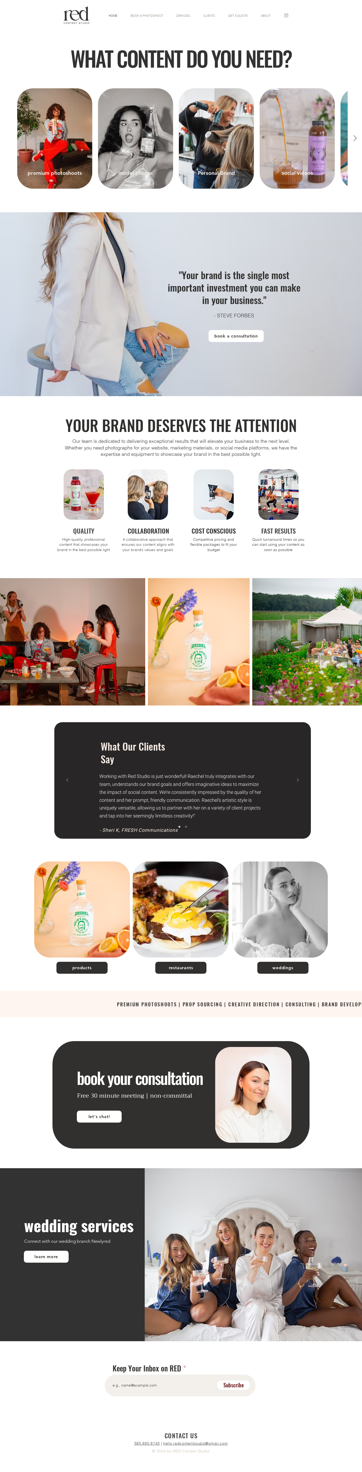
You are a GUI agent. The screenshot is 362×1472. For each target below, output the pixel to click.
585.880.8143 (147, 1443)
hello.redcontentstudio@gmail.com (195, 1443)
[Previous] (67, 780)
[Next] (298, 780)
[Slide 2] (186, 827)
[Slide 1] (179, 827)
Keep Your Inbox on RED (147, 1368)
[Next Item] (355, 138)
